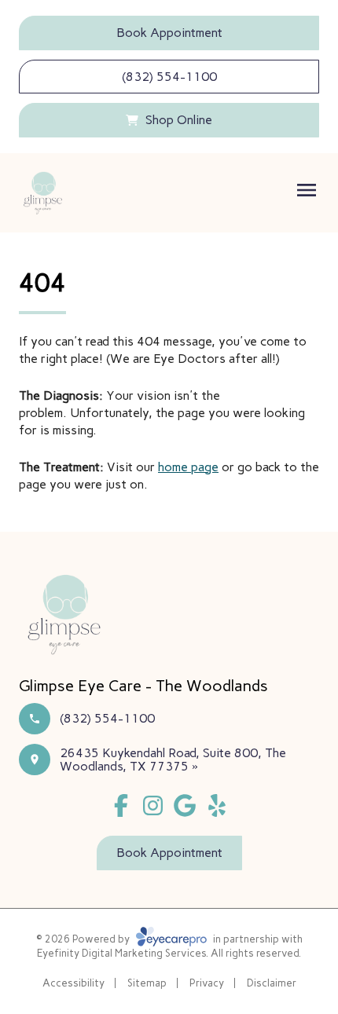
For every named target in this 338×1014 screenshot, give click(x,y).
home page (188, 466)
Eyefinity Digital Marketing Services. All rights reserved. (169, 953)
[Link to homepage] (43, 193)
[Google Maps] (185, 805)
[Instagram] (152, 805)
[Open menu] (306, 190)
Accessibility (73, 983)
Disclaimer (271, 983)
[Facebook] (120, 805)
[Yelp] (217, 805)
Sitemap (147, 983)
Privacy (206, 983)
